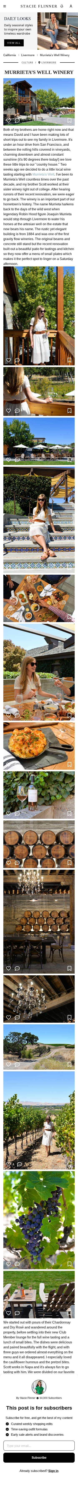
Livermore (28, 55)
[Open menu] (4, 6)
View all (14, 43)
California (9, 55)
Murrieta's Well (43, 174)
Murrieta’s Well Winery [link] (54, 55)
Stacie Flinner (39, 6)
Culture (27, 62)
